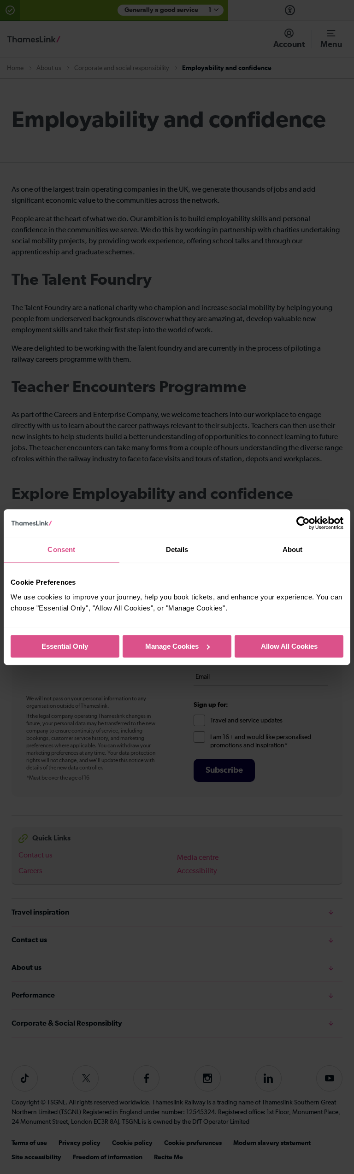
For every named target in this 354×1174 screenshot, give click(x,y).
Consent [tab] (61, 549)
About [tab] (293, 549)
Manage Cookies (172, 646)
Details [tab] (177, 549)
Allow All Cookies (289, 646)
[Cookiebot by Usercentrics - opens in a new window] (303, 523)
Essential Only (64, 646)
